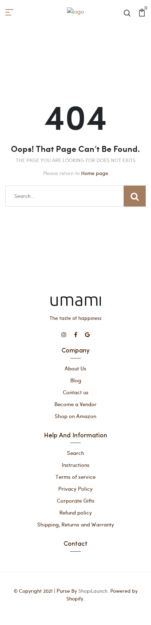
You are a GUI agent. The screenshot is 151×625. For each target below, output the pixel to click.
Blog (75, 380)
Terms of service (75, 476)
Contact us (75, 392)
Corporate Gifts (75, 500)
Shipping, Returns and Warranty (75, 524)
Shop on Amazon (75, 415)
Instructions (76, 464)
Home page (94, 173)
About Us (75, 368)
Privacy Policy (75, 488)
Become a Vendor (75, 404)
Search (75, 452)
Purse (63, 590)
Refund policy (75, 512)
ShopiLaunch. (93, 590)
